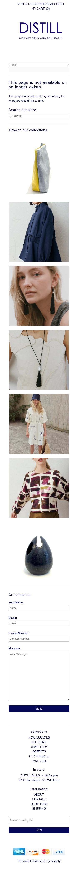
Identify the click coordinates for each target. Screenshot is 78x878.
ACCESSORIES (39, 756)
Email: (13, 617)
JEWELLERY (39, 746)
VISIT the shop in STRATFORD (39, 780)
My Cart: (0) (41, 8)
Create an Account (48, 4)
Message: (15, 648)
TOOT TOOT (39, 804)
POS (20, 861)
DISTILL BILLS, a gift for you (39, 775)
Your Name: (16, 602)
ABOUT (39, 794)
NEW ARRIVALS (39, 737)
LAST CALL (39, 760)
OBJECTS (39, 751)
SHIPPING (39, 808)
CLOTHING (39, 742)
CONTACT (39, 799)
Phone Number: (19, 633)
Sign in (22, 4)
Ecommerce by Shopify (45, 861)
